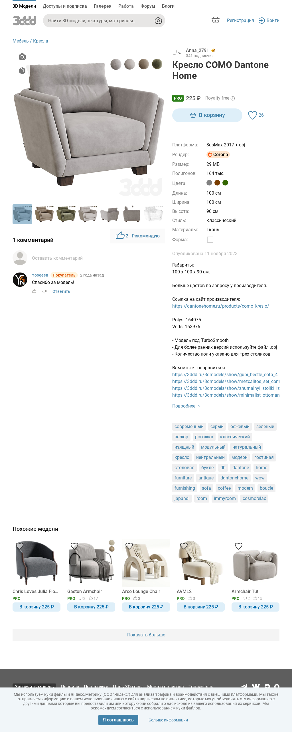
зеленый (265, 426)
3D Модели (24, 6)
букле (207, 467)
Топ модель (200, 686)
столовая (184, 467)
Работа (126, 6)
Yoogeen (40, 275)
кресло (182, 457)
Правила (70, 686)
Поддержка (96, 686)
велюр (181, 436)
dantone (240, 467)
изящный (184, 447)
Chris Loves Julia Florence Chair (35, 591)
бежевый (240, 426)
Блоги (168, 6)
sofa (206, 488)
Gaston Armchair (84, 591)
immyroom (225, 498)
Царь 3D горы (128, 686)
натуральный (246, 447)
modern (245, 488)
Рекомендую (143, 236)
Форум (148, 6)
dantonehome (234, 478)
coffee (224, 488)
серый (217, 426)
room (201, 498)
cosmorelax (254, 498)
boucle (266, 488)
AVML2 (184, 591)
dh (223, 467)
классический (235, 436)
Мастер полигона (165, 686)
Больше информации (168, 720)
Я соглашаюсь (118, 720)
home (261, 467)
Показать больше (146, 635)
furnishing (185, 488)
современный (189, 426)
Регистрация (240, 20)
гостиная (264, 457)
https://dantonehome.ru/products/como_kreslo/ (220, 306)
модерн (240, 457)
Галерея (102, 6)
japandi (182, 498)
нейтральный (210, 457)
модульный (213, 447)
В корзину (212, 115)
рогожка (204, 436)
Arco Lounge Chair (141, 591)
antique (206, 478)
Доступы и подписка (65, 6)
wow (260, 478)
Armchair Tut (245, 591)
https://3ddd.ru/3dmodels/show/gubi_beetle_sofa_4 (225, 374)
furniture (183, 478)
